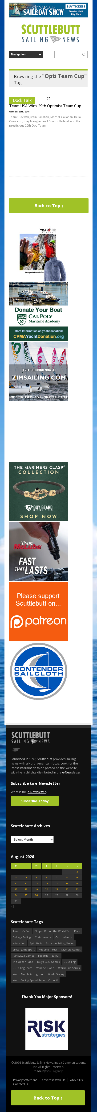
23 (77, 889)
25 (26, 895)
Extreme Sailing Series (60, 943)
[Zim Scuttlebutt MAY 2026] (38, 400)
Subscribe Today (35, 801)
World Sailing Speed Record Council (35, 980)
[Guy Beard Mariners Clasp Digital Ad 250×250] (38, 520)
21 (56, 889)
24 (16, 895)
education (19, 943)
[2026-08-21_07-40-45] (48, 16)
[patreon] (38, 640)
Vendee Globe (45, 968)
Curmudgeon (63, 937)
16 (77, 883)
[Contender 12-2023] (38, 700)
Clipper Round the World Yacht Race (57, 931)
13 (46, 883)
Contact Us (20, 1084)
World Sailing (56, 974)
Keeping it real (48, 949)
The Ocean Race (23, 961)
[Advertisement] (38, 431)
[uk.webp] (46, 1029)
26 (36, 895)
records (43, 955)
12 (36, 883)
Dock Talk (22, 100)
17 (16, 889)
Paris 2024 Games (23, 955)
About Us (76, 1080)
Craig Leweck (43, 937)
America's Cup (21, 931)
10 (16, 883)
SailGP (56, 955)
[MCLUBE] (38, 580)
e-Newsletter (71, 772)
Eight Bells (35, 943)
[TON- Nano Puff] (38, 280)
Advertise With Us (53, 1080)
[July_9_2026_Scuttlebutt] (38, 340)
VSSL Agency (54, 1071)
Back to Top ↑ (49, 205)
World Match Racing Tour (28, 974)
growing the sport (24, 949)
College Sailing (22, 937)
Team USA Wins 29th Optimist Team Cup (45, 105)
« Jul (13, 906)
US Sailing (70, 961)
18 (26, 889)
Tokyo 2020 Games (48, 961)
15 (67, 883)
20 (46, 889)
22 (67, 889)
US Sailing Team (22, 968)
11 (26, 883)
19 (36, 889)
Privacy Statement (25, 1080)
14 (56, 883)
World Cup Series (69, 968)
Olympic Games (71, 949)
